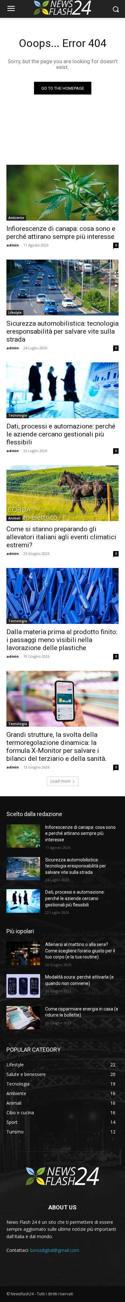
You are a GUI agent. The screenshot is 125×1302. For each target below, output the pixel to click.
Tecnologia (17, 415)
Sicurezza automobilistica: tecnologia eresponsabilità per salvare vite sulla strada (62, 331)
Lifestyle (14, 312)
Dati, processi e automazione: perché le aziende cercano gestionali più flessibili (60, 434)
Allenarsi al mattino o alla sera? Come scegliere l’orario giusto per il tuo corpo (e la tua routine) (80, 950)
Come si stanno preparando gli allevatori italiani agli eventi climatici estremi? (61, 537)
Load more (60, 781)
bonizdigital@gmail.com (54, 1250)
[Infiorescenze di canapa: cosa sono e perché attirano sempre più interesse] (62, 193)
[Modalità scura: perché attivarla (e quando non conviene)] (23, 986)
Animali (14, 518)
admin (12, 245)
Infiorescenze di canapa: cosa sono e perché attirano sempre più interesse (60, 232)
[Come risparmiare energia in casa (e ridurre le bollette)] (23, 1018)
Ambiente (16, 218)
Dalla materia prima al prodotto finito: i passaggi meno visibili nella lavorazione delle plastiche (61, 640)
